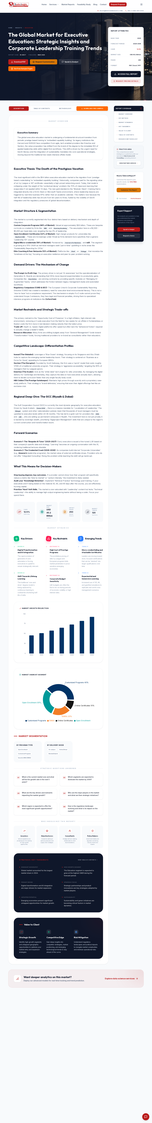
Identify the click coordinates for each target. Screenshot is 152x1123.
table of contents (41, 108)
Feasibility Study (84, 4)
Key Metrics (123, 118)
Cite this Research (136, 198)
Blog (95, 4)
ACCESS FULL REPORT (128, 74)
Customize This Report (129, 190)
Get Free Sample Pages (23, 69)
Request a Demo (128, 236)
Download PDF (19, 62)
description (19, 108)
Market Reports (68, 4)
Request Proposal (118, 4)
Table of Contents (126, 135)
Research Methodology (128, 139)
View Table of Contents (87, 860)
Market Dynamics (126, 122)
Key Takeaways (124, 126)
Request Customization (45, 62)
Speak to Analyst (71, 62)
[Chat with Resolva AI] (145, 1116)
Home (44, 4)
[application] (58, 635)
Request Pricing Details (127, 81)
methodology (65, 108)
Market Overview (125, 114)
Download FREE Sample (93, 108)
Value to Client (125, 131)
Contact (103, 4)
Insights (18, 27)
